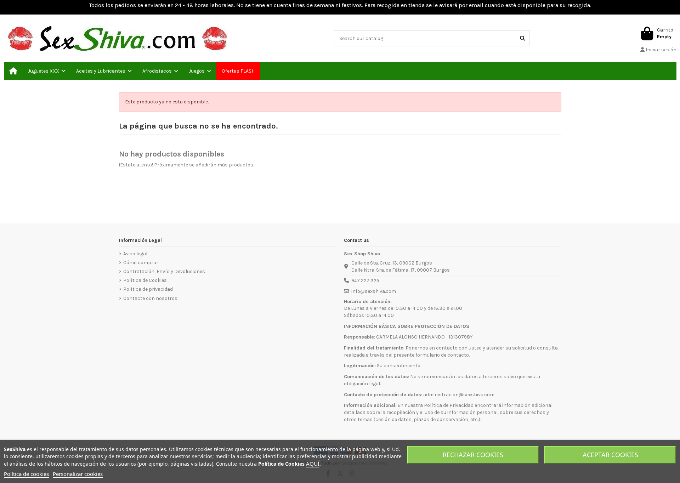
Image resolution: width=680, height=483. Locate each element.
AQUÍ (312, 463)
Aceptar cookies (610, 454)
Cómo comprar (140, 263)
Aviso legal (135, 254)
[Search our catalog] (522, 38)
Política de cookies (26, 473)
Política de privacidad (148, 289)
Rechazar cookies (473, 454)
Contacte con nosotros (150, 298)
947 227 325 (365, 281)
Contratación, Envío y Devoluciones (164, 271)
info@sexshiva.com (373, 291)
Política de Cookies (145, 280)
